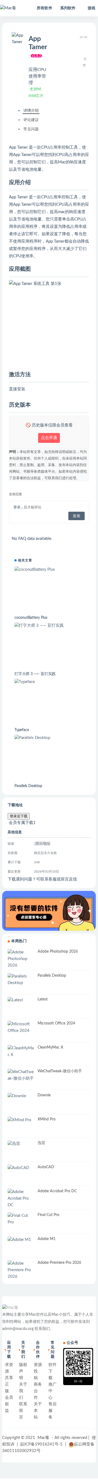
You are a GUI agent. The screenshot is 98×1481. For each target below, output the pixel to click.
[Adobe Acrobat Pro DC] (21, 1198)
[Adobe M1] (21, 1239)
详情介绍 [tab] (31, 111)
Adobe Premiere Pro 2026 (59, 1263)
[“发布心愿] (49, 911)
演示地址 (42, 844)
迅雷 (41, 1143)
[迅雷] (21, 1144)
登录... (18, 507)
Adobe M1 (47, 1239)
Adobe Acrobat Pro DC (57, 1191)
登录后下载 (18, 816)
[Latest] (21, 1000)
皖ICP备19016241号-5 (41, 1444)
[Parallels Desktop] (49, 738)
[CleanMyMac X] (21, 1051)
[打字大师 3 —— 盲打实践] (49, 625)
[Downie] (21, 1096)
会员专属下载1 (22, 823)
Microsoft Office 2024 (56, 1023)
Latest (43, 999)
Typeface (21, 730)
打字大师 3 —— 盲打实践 (35, 674)
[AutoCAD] (21, 1168)
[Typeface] (49, 682)
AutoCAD (46, 1167)
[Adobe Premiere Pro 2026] (21, 1270)
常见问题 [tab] (31, 129)
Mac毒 (43, 1438)
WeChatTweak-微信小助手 (60, 1071)
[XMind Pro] (21, 1120)
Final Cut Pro (48, 1215)
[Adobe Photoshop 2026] (21, 959)
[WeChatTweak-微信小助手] (21, 1075)
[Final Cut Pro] (21, 1219)
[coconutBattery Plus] (49, 569)
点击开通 (49, 438)
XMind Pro (47, 1119)
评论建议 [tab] (31, 120)
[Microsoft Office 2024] (21, 1027)
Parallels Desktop (28, 786)
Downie (44, 1095)
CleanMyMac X (50, 1047)
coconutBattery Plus (30, 618)
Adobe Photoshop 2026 (58, 951)
